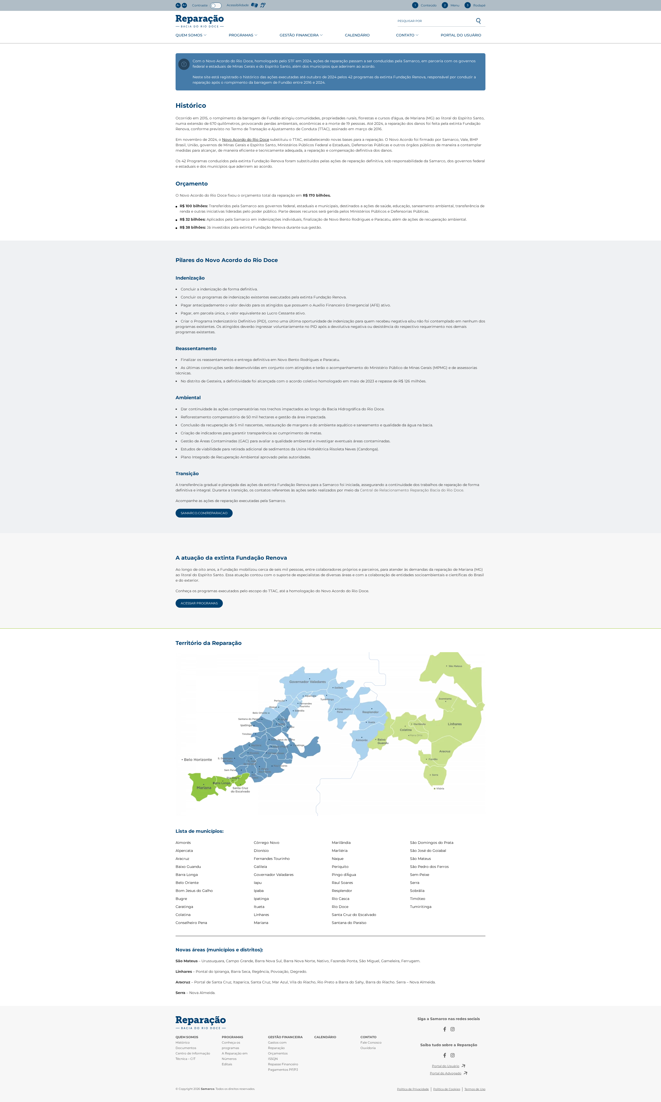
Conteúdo (426, 5)
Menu (451, 5)
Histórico (183, 1042)
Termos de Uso (475, 1089)
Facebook (444, 1029)
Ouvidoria (368, 1048)
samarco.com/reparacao (204, 513)
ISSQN (273, 1059)
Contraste (200, 5)
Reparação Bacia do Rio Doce (200, 21)
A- (178, 5)
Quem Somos (189, 35)
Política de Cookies (446, 1089)
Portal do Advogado (445, 1073)
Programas (241, 35)
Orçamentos (278, 1053)
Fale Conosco (371, 1042)
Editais (227, 1064)
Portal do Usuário (461, 35)
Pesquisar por (410, 21)
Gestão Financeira (299, 35)
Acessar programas (199, 603)
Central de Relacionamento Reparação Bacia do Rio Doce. (412, 490)
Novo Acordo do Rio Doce (245, 139)
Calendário (357, 35)
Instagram (452, 1029)
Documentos (186, 1048)
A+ (184, 5)
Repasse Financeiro (283, 1064)
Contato (405, 35)
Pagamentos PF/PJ (283, 1070)
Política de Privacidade (413, 1089)
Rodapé (476, 5)
